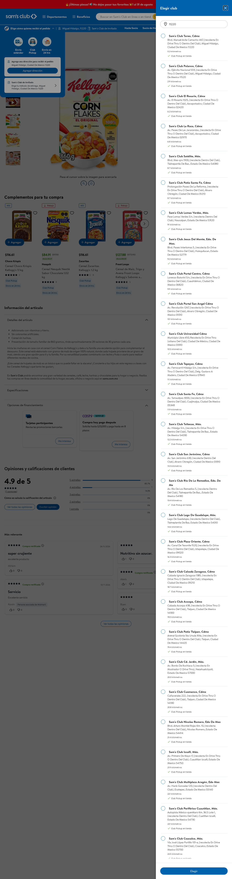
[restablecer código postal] (165, 24)
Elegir (194, 871)
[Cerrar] (225, 8)
